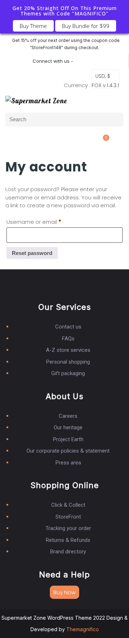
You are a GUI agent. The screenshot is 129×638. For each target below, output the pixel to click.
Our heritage (68, 427)
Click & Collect (68, 505)
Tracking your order (68, 528)
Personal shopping (68, 362)
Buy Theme (33, 25)
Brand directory (68, 551)
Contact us (68, 326)
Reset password (32, 253)
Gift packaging (68, 373)
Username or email (33, 221)
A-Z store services (68, 350)
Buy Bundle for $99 (85, 25)
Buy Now (64, 592)
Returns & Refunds (68, 540)
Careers (68, 416)
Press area (68, 462)
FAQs (68, 338)
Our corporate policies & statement (68, 451)
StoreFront (68, 517)
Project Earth (68, 439)
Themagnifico (82, 629)
